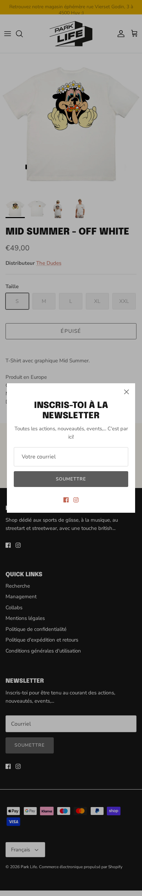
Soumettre (71, 479)
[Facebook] (66, 499)
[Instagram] (76, 499)
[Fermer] (126, 391)
